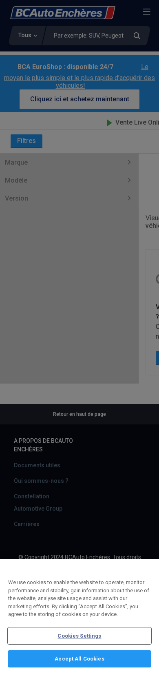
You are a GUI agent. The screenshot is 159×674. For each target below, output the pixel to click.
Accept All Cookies (79, 659)
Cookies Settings (79, 636)
